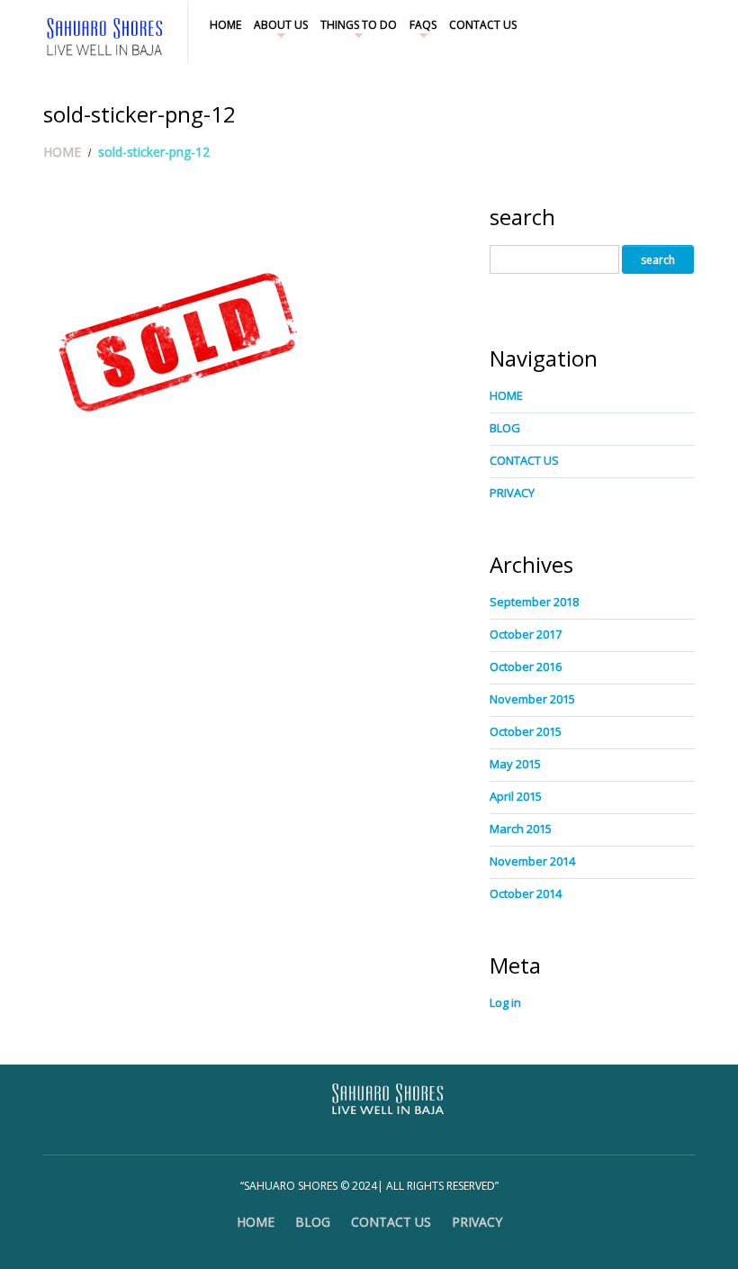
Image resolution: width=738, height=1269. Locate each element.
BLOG (505, 428)
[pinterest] (691, 23)
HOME (225, 24)
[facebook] (675, 23)
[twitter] (666, 23)
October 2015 (526, 731)
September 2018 (534, 602)
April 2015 (516, 796)
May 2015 (515, 764)
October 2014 (526, 893)
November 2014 (532, 861)
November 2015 (532, 699)
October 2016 (526, 666)
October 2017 (526, 634)
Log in (505, 1002)
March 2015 (521, 828)
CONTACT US (483, 24)
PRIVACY (512, 493)
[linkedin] (683, 23)
